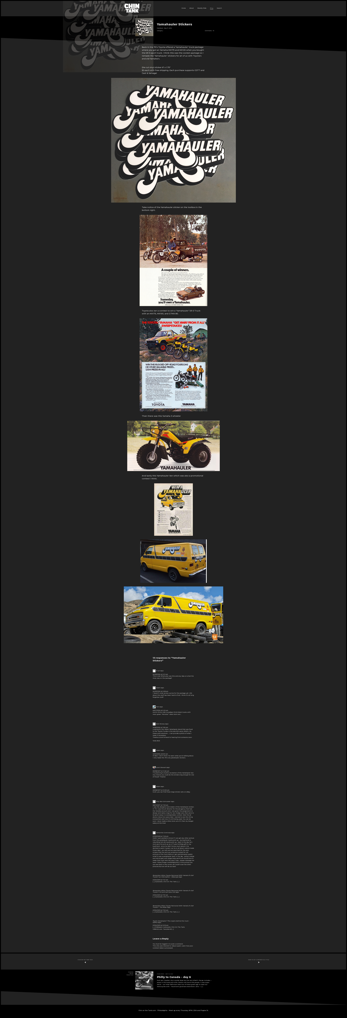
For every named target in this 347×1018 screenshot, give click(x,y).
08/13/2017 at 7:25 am (160, 805)
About (191, 8)
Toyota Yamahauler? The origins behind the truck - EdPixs (171, 921)
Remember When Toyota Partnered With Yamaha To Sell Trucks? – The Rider (173, 906)
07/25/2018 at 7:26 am (160, 836)
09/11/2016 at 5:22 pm (160, 710)
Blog (211, 8)
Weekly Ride (201, 8)
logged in (165, 944)
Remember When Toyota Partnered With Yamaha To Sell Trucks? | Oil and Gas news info (173, 891)
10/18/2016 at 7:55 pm (160, 727)
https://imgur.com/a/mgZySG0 (168, 862)
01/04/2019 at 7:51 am (160, 895)
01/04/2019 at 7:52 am (160, 910)
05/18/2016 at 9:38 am (160, 691)
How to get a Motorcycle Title (258, 959)
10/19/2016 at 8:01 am (160, 754)
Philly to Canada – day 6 (174, 977)
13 (213, 30)
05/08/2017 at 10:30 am (161, 790)
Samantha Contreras (163, 832)
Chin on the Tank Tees (85, 959)
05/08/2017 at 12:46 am (161, 771)
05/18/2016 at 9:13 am (160, 674)
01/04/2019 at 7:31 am (160, 880)
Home (184, 8)
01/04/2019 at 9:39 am (160, 925)
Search (219, 8)
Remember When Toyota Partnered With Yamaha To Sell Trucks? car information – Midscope (173, 876)
